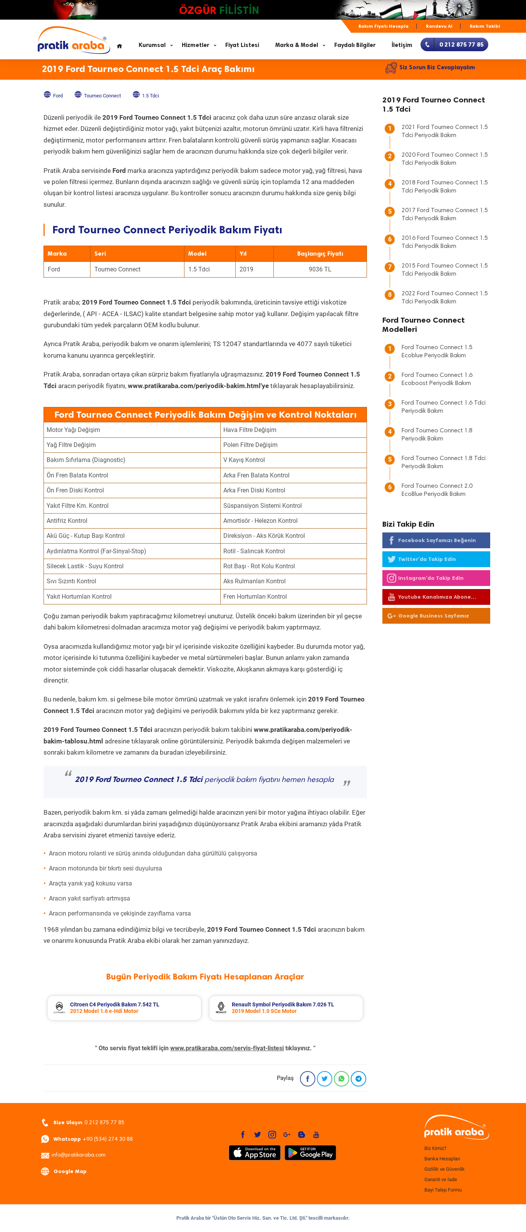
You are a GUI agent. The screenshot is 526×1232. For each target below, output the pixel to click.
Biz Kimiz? (435, 1148)
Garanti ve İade (440, 1179)
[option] (124, 1008)
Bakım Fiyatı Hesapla (383, 26)
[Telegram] (358, 1078)
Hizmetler (195, 45)
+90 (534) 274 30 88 (93, 1139)
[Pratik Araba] (455, 1128)
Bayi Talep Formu (443, 1190)
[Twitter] (324, 1078)
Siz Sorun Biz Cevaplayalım (437, 67)
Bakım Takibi (485, 26)
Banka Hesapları (442, 1159)
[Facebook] (307, 1078)
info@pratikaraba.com (79, 1155)
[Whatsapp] (341, 1078)
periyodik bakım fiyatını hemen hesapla (204, 780)
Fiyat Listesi (242, 45)
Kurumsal (152, 45)
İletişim (402, 45)
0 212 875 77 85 (89, 1122)
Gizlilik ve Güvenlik (444, 1169)
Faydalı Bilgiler (354, 45)
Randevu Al (439, 26)
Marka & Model (296, 45)
